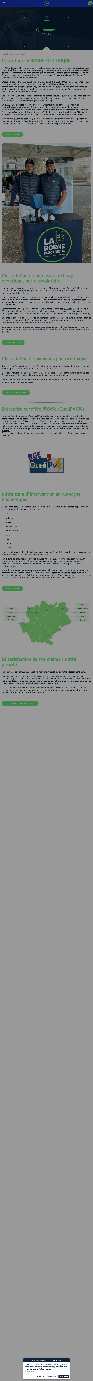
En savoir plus (29, 1371)
